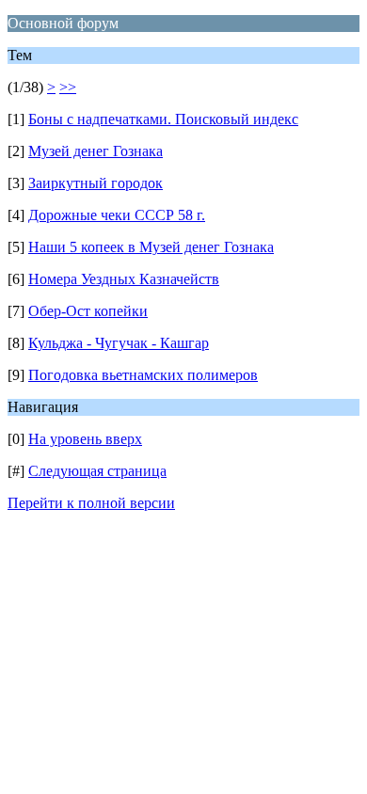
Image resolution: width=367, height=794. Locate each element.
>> (67, 87)
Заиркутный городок (95, 183)
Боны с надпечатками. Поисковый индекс (163, 119)
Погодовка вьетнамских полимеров (143, 375)
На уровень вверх (85, 439)
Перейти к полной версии (91, 503)
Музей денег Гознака (95, 151)
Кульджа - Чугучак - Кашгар (118, 343)
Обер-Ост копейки (88, 311)
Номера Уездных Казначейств (123, 279)
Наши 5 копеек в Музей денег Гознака (151, 247)
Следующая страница (97, 471)
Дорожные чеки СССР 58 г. (116, 215)
